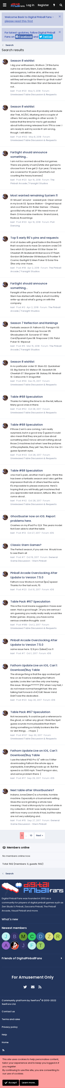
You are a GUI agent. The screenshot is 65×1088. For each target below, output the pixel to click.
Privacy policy (10, 1027)
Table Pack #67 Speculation (30, 602)
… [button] (26, 835)
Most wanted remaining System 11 (34, 195)
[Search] (61, 5)
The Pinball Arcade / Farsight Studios (32, 181)
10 (31, 835)
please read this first (19, 21)
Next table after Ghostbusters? (32, 790)
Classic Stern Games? (25, 545)
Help (4, 1034)
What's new (10, 919)
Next (38, 835)
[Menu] (4, 5)
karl (12, 91)
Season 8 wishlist (22, 61)
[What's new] (54, 5)
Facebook (25, 36)
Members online (18, 847)
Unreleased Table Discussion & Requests (33, 94)
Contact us (8, 1011)
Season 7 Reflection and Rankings (34, 323)
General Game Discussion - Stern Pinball (34, 559)
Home (5, 1042)
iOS (52, 533)
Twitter (47, 36)
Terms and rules (11, 1019)
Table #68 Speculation (26, 397)
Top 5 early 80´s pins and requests (34, 238)
